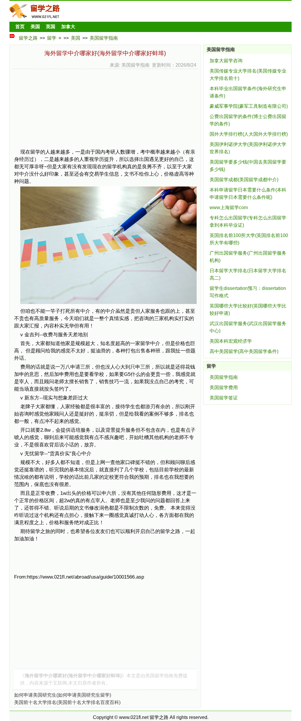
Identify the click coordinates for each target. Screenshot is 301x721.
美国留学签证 (224, 397)
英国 (50, 26)
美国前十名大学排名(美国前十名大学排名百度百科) (67, 702)
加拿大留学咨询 (226, 60)
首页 (20, 26)
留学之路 (28, 38)
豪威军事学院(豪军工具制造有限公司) (249, 106)
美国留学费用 (224, 387)
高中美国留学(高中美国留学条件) (244, 351)
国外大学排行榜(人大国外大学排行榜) (249, 134)
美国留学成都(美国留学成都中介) (244, 179)
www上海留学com (229, 207)
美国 (35, 26)
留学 (51, 38)
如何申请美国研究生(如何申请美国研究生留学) (62, 695)
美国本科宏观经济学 (231, 341)
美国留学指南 (104, 38)
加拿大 (68, 26)
